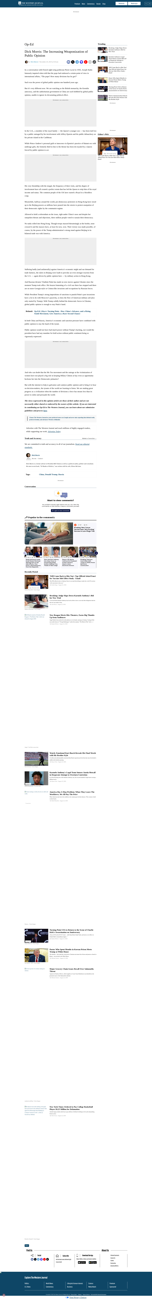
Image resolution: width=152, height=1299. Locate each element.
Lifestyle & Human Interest (75, 1283)
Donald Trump (51, 474)
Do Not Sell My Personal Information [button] (98, 1294)
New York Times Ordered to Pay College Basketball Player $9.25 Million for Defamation (71, 1108)
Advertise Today (54, 431)
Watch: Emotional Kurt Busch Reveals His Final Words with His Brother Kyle (118, 97)
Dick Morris (36, 455)
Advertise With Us (114, 1266)
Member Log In (134, 3)
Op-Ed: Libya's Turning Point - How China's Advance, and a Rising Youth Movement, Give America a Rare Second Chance (62, 312)
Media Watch (92, 1287)
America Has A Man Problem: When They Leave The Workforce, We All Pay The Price (72, 793)
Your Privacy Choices (77, 1297)
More (28, 458)
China (41, 474)
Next (26, 1245)
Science (90, 1283)
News (83, 4)
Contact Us (112, 1258)
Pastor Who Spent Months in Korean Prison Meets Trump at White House (117, 80)
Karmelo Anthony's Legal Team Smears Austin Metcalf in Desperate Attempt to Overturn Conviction (117, 59)
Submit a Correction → (89, 438)
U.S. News (28, 1287)
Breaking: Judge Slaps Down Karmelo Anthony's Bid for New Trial (118, 49)
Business (70, 1287)
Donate (98, 4)
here (45, 411)
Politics (27, 1283)
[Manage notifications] (3, 1295)
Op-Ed (29, 44)
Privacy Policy (74, 1294)
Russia (61, 474)
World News (49, 1283)
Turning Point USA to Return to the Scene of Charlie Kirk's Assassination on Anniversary (118, 88)
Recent (34, 458)
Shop (103, 4)
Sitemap (80, 1294)
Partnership (113, 1263)
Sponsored (113, 1287)
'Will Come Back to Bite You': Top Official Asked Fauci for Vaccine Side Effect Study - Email (118, 70)
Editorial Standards (114, 1255)
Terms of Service (86, 1294)
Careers (112, 1260)
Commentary (91, 4)
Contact (40, 458)
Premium (77, 4)
